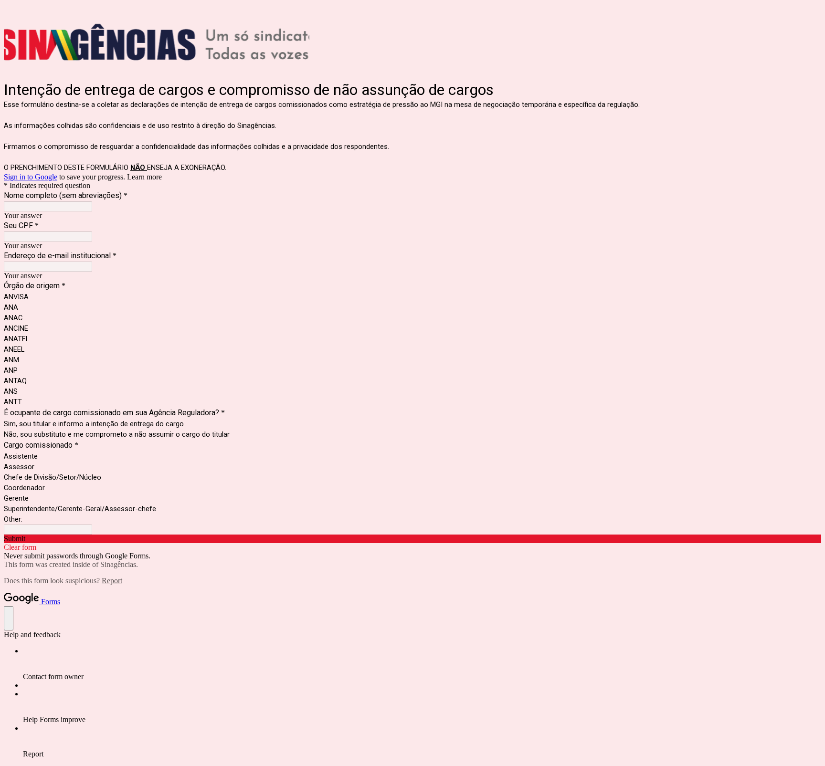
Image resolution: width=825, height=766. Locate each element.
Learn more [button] (144, 177)
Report (112, 581)
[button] (412, 539)
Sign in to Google (30, 177)
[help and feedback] (8, 618)
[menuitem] (422, 664)
